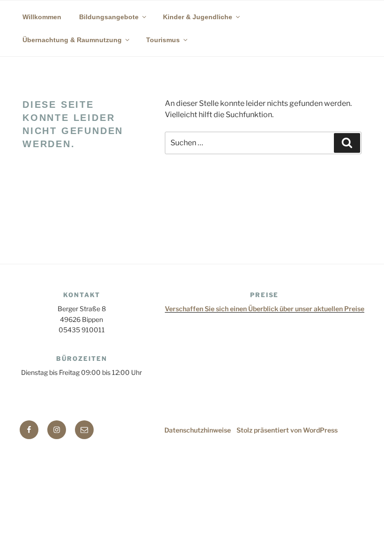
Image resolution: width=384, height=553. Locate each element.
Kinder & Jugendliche (197, 17)
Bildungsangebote (109, 17)
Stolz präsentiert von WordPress (287, 430)
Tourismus (163, 40)
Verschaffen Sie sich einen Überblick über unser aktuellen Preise (264, 309)
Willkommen (41, 17)
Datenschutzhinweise (197, 430)
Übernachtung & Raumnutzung (72, 40)
